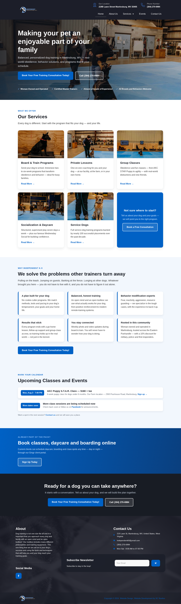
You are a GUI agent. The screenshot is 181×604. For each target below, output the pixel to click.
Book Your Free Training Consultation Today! (45, 75)
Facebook (76, 407)
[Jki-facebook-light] (19, 576)
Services (127, 14)
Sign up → (142, 394)
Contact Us (156, 14)
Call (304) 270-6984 (89, 75)
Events (142, 14)
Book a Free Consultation (140, 227)
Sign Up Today (29, 462)
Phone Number (153, 4)
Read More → (28, 184)
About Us (113, 14)
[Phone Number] (143, 5)
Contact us (51, 415)
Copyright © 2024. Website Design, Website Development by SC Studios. (134, 598)
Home (101, 14)
